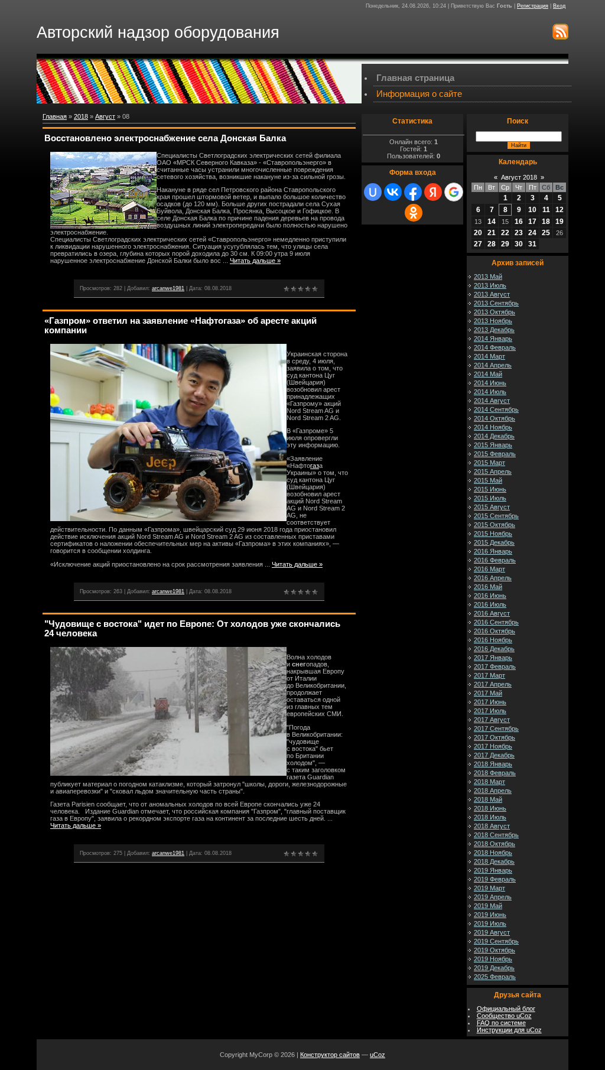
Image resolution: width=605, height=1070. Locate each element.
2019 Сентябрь (496, 941)
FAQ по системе (501, 1022)
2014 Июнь (490, 382)
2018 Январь (493, 763)
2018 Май (488, 799)
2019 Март (489, 888)
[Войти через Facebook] (413, 192)
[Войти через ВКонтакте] (393, 192)
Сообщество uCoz (504, 1015)
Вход (559, 6)
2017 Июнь (490, 701)
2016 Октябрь (494, 631)
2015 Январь (493, 444)
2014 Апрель (493, 365)
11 (546, 210)
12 (559, 210)
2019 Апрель (493, 896)
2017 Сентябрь (496, 728)
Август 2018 (519, 177)
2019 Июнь (490, 914)
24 (532, 233)
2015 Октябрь (494, 524)
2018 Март (489, 781)
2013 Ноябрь (493, 320)
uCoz (377, 1054)
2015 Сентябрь (496, 515)
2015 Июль (490, 498)
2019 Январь (493, 870)
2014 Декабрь (494, 436)
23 (519, 233)
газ (314, 465)
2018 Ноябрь (493, 852)
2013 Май (488, 276)
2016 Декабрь (494, 648)
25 (546, 233)
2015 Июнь (490, 489)
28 (491, 244)
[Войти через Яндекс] (433, 192)
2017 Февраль (495, 666)
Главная (55, 116)
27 (478, 244)
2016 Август (492, 613)
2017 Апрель (493, 684)
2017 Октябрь (494, 737)
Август (105, 116)
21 (491, 233)
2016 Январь (493, 551)
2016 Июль (490, 604)
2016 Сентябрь (496, 622)
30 (519, 244)
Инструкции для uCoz (509, 1029)
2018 (81, 116)
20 (478, 233)
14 (491, 221)
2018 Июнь (490, 808)
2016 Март (489, 569)
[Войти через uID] (373, 192)
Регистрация (532, 6)
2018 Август (492, 826)
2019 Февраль (495, 879)
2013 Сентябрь (496, 303)
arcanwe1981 (168, 288)
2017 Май (488, 693)
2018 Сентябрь (496, 834)
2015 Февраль (495, 453)
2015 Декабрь (494, 542)
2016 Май (488, 586)
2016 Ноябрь (493, 639)
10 (532, 210)
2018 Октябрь (494, 843)
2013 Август (492, 294)
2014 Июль (490, 391)
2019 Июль (490, 923)
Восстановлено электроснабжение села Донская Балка (165, 138)
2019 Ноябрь (493, 958)
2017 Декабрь (494, 755)
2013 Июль (490, 285)
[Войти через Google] (453, 192)
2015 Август (492, 506)
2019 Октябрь (494, 950)
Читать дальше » (255, 260)
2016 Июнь (490, 595)
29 (505, 244)
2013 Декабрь (494, 329)
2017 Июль (490, 710)
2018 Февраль (495, 772)
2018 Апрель (493, 790)
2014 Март (489, 356)
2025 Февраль (495, 976)
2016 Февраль (495, 560)
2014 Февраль (495, 347)
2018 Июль (490, 817)
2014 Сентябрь (496, 409)
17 (532, 221)
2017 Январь (493, 657)
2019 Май (488, 905)
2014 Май (488, 374)
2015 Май (488, 480)
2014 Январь (493, 338)
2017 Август (492, 719)
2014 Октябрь (494, 418)
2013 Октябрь (494, 312)
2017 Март (489, 675)
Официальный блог (506, 1008)
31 (532, 244)
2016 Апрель (493, 577)
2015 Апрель (493, 471)
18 (546, 221)
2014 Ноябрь (493, 427)
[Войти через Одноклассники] (413, 213)
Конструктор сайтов (330, 1054)
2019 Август (492, 932)
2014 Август (492, 400)
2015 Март (489, 462)
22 (505, 233)
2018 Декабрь (494, 861)
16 (519, 221)
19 (559, 221)
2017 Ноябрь (493, 746)
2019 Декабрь (494, 967)
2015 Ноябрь (493, 533)
